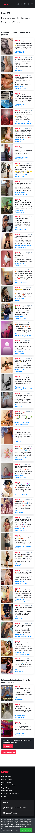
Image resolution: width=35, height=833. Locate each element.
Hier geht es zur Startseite (10, 22)
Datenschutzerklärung (19, 826)
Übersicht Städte (6, 790)
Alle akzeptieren (26, 830)
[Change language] (18, 4)
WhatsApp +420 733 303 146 (16, 808)
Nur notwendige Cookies (10, 830)
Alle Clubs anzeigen (9, 752)
